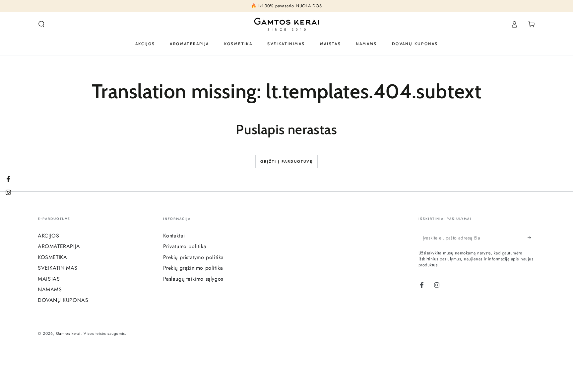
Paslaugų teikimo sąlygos (193, 279)
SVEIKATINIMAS (58, 268)
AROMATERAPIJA (59, 246)
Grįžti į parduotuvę (286, 161)
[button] (41, 24)
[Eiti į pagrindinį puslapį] (286, 24)
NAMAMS (50, 289)
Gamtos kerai (68, 333)
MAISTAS (49, 279)
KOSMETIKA (52, 257)
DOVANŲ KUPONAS (63, 300)
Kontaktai (174, 235)
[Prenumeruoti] (531, 237)
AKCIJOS (48, 235)
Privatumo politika (185, 246)
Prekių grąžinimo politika (193, 268)
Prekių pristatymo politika (193, 257)
